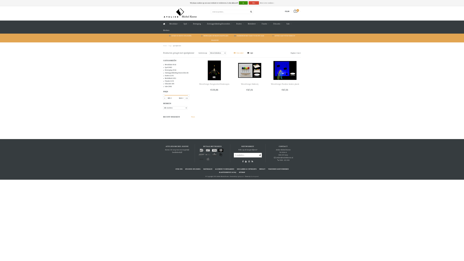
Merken (166, 30)
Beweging (197, 24)
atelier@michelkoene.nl (284, 158)
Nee (253, 3)
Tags (170, 46)
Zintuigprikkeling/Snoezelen (218, 24)
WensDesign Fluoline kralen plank (285, 84)
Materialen (207, 169)
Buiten (239, 24)
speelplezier (177, 46)
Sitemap (242, 172)
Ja (243, 3)
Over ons (178, 169)
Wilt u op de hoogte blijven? (247, 150)
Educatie (276, 24)
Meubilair (173, 24)
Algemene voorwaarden (224, 169)
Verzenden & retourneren (278, 169)
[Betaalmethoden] (202, 150)
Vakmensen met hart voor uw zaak (250, 36)
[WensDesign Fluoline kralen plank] (285, 70)
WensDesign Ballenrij (249, 84)
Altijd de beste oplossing (181, 36)
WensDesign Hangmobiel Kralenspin (214, 84)
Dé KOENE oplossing (193, 169)
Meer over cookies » (267, 3)
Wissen (193, 117)
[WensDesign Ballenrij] (249, 70)
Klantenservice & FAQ (227, 172)
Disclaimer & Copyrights (247, 169)
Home (165, 46)
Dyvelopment (255, 176)
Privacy (262, 169)
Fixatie (264, 24)
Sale (288, 24)
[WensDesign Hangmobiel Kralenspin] (214, 70)
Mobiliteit (252, 24)
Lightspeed (240, 176)
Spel (185, 24)
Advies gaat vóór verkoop (285, 36)
